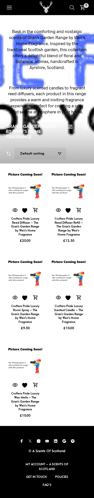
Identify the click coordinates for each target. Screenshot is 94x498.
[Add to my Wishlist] (25, 210)
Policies (61, 477)
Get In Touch (36, 477)
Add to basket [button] (35, 210)
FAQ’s (47, 485)
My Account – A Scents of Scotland (47, 466)
